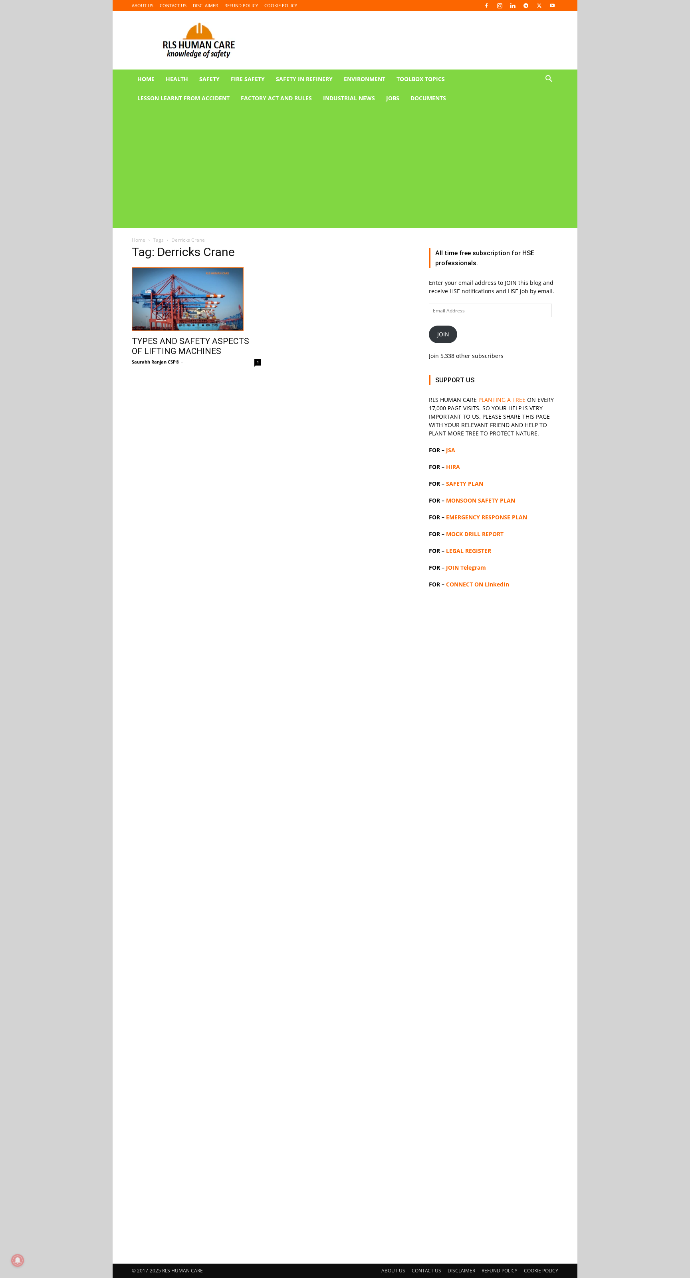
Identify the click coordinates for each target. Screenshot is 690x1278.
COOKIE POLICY (280, 5)
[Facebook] (486, 5)
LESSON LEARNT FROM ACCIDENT (183, 98)
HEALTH (177, 79)
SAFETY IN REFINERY (304, 79)
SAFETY (209, 79)
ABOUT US (142, 5)
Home (138, 240)
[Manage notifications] (17, 1260)
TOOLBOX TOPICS (421, 79)
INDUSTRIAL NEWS (349, 98)
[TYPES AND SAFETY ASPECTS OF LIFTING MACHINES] (196, 299)
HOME (146, 79)
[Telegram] (526, 5)
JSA (450, 450)
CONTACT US (173, 5)
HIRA (453, 467)
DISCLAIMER (205, 5)
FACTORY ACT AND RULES (276, 98)
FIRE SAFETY (248, 79)
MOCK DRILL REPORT (475, 534)
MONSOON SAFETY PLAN (480, 500)
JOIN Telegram (466, 567)
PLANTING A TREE (501, 399)
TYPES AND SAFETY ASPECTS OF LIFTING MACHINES (190, 346)
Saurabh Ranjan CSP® (155, 362)
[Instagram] (500, 5)
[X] (539, 5)
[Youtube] (552, 5)
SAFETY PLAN (464, 483)
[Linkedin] (513, 5)
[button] (548, 79)
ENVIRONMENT (364, 79)
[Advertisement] (335, 168)
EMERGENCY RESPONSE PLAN (486, 517)
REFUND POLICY (241, 5)
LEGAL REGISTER (468, 551)
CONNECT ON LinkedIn (477, 584)
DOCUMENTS (428, 98)
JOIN (443, 334)
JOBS (392, 98)
